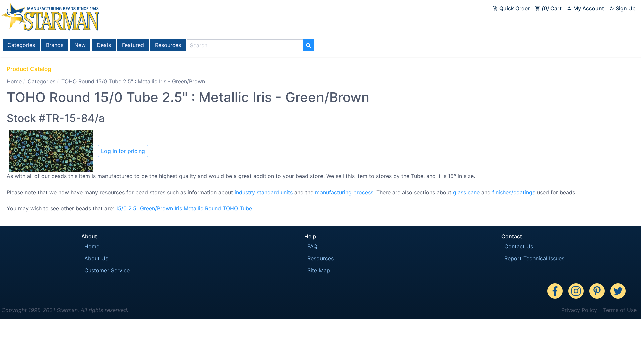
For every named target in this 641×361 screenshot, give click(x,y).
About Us (96, 258)
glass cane (466, 192)
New (80, 45)
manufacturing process (344, 192)
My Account (588, 8)
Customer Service (107, 270)
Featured (133, 45)
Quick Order (514, 8)
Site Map (318, 270)
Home (14, 81)
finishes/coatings (513, 192)
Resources (168, 45)
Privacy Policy (579, 310)
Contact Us (518, 246)
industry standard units (264, 192)
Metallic (193, 208)
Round (213, 208)
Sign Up (625, 8)
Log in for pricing (123, 151)
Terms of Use (620, 310)
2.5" (133, 208)
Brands (54, 45)
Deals (104, 45)
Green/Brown (156, 208)
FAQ (312, 246)
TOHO (230, 208)
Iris (178, 208)
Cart (553, 8)
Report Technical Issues (534, 258)
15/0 (121, 208)
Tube (246, 208)
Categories (21, 45)
